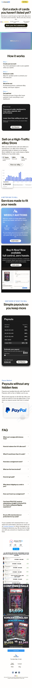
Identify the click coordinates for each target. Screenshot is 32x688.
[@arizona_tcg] (11, 541)
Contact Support (8, 526)
